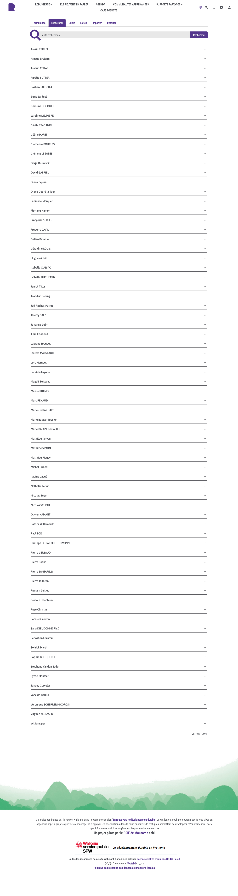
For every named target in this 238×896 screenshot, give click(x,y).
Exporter (111, 22)
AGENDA (100, 4)
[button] (229, 7)
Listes (83, 22)
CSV (198, 734)
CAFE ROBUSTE (108, 10)
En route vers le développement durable (134, 819)
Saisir (72, 22)
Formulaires (39, 22)
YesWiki (131, 863)
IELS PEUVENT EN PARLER (74, 4)
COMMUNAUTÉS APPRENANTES (131, 4)
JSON (204, 734)
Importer (97, 22)
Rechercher (57, 22)
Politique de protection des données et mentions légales (124, 867)
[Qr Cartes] (213, 7)
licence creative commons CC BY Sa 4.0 (158, 859)
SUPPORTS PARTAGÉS (168, 4)
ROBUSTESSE (42, 4)
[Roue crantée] (221, 7)
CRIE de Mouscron (136, 833)
